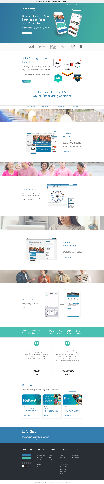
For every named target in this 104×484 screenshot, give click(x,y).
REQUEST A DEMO (26, 33)
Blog (61, 452)
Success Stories (63, 457)
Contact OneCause (73, 4)
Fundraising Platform (41, 452)
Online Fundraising (60, 106)
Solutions (49, 9)
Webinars (62, 459)
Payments (39, 464)
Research (62, 462)
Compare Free (40, 466)
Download (26, 415)
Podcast (61, 455)
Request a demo (26, 454)
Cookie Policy (69, 482)
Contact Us (51, 462)
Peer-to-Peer (45, 106)
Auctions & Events (30, 106)
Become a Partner (75, 455)
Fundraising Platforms (64, 466)
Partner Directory (75, 452)
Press (50, 457)
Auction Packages (75, 457)
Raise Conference (52, 459)
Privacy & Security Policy (62, 482)
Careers (50, 455)
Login (67, 4)
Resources (56, 9)
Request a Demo (77, 9)
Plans (68, 9)
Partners (75, 449)
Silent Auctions (63, 471)
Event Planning (63, 469)
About (63, 9)
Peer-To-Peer (40, 457)
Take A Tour (26, 458)
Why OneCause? (52, 452)
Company (52, 449)
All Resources (73, 390)
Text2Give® (75, 106)
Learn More (64, 1)
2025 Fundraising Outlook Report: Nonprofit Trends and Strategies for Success (51, 410)
